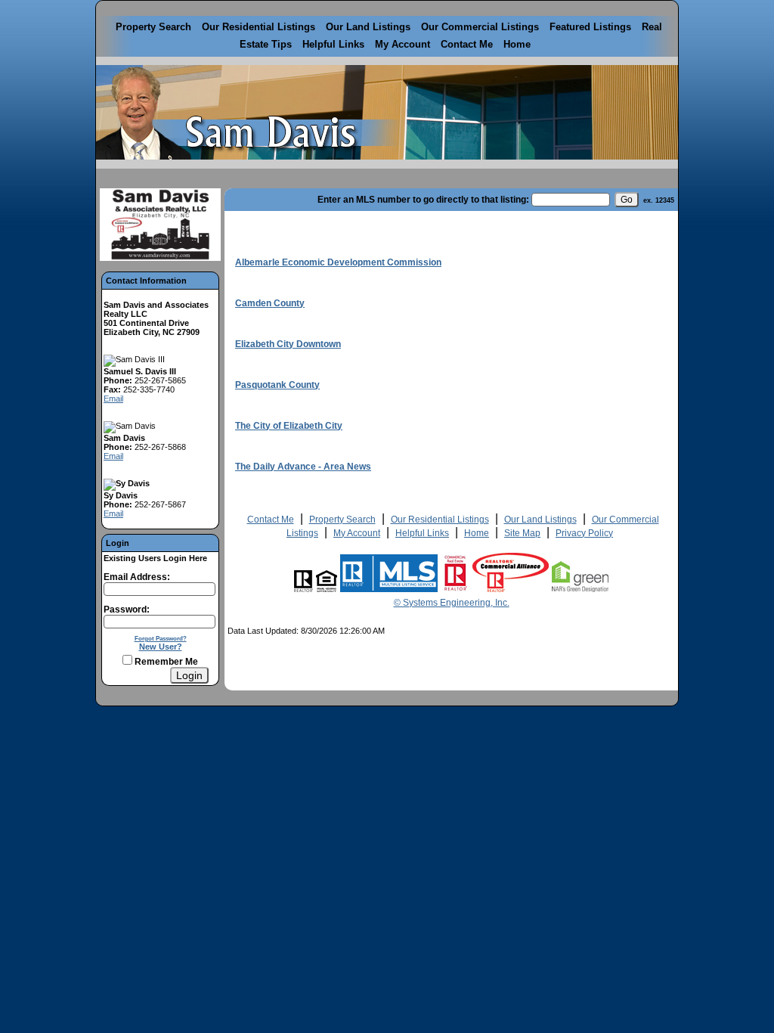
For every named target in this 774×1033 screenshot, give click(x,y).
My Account (402, 44)
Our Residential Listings (258, 27)
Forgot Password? (161, 638)
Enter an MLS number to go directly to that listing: (423, 199)
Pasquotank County (277, 385)
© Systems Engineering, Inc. (451, 602)
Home (517, 44)
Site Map (522, 533)
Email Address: (137, 577)
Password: (127, 609)
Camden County (270, 303)
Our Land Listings (368, 27)
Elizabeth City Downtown (288, 344)
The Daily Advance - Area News (303, 466)
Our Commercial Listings (480, 27)
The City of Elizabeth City (288, 425)
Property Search (153, 27)
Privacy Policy (584, 533)
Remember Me (165, 661)
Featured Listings (590, 27)
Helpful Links (333, 44)
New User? (160, 646)
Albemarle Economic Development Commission (338, 262)
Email (113, 398)
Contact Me (467, 44)
